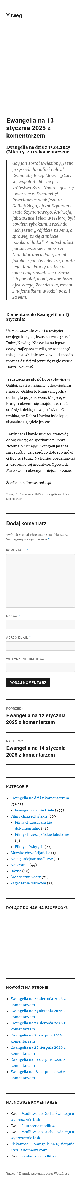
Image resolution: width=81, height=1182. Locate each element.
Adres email (18, 637)
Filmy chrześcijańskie (29, 816)
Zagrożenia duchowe (28, 883)
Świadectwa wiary (26, 877)
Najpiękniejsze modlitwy (32, 859)
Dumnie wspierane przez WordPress (44, 1173)
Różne (16, 871)
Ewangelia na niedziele (34, 810)
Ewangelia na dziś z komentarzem (40, 798)
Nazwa (13, 616)
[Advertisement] (40, 73)
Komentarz (17, 550)
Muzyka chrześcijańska (30, 853)
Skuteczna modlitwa (38, 1126)
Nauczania (20, 865)
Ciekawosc (19, 1144)
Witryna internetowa (25, 659)
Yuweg (14, 15)
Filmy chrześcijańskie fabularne (42, 834)
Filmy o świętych (29, 846)
